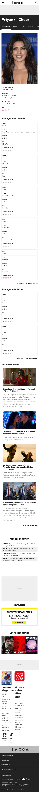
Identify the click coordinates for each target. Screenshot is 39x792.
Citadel (4, 303)
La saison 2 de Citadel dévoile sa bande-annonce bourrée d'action (19, 433)
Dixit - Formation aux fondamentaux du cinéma (14, 786)
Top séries (5, 760)
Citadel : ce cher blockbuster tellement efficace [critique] (19, 390)
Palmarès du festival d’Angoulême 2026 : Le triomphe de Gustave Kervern (19, 545)
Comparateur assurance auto (9, 782)
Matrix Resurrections (9, 164)
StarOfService (26, 784)
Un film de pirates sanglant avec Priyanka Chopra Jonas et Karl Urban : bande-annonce (18, 467)
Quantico (5, 335)
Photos (23, 27)
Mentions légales (6, 790)
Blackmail (6, 228)
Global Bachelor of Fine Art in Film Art (12, 784)
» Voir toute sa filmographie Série (27, 358)
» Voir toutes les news (30, 525)
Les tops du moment (9, 770)
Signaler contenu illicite (18, 790)
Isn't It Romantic (8, 196)
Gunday (5, 260)
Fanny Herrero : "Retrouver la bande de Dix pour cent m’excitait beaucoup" (19, 559)
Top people (6, 765)
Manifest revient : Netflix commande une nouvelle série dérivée (18, 549)
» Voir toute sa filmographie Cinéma (26, 283)
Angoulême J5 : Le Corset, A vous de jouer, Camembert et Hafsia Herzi (19, 554)
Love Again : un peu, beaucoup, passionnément (18, 132)
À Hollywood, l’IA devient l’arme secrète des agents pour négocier (19, 504)
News (15, 27)
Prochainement (7, 755)
